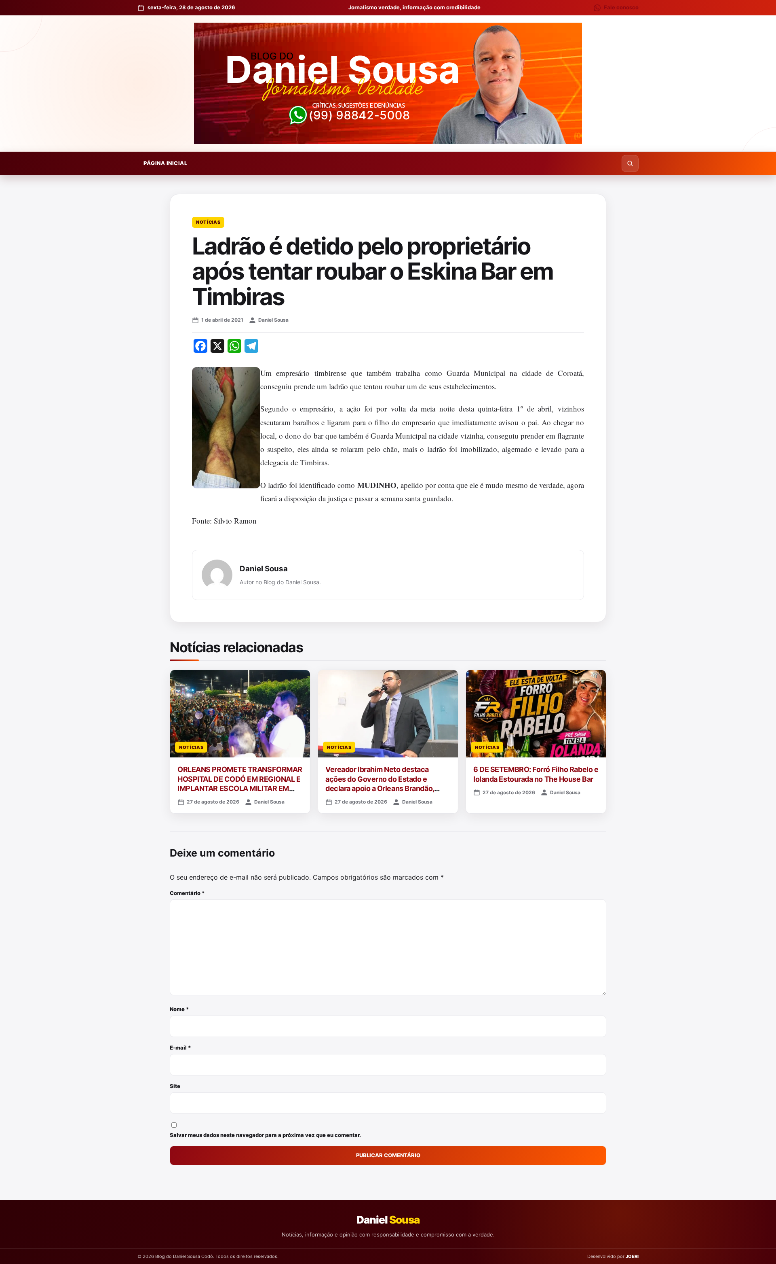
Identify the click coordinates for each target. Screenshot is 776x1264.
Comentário (187, 893)
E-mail (180, 1047)
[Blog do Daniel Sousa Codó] (388, 83)
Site (175, 1086)
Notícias (208, 222)
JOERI (632, 1256)
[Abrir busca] (630, 163)
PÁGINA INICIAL (165, 163)
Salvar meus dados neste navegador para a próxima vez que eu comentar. (265, 1135)
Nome (179, 1009)
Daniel (388, 1219)
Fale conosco (621, 7)
